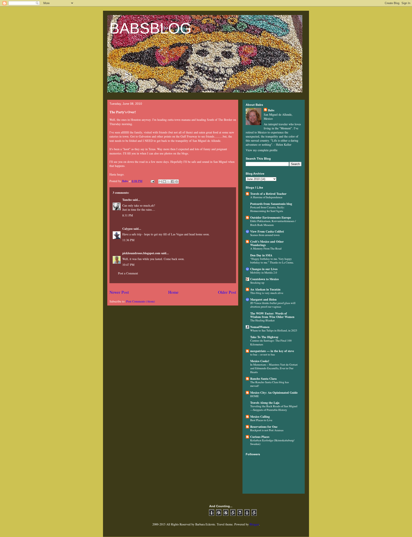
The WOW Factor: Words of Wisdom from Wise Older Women (272, 315)
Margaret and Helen (263, 299)
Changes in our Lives (263, 269)
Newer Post (119, 292)
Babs (271, 110)
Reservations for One (263, 426)
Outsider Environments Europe (270, 217)
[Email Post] (152, 181)
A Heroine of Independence (266, 197)
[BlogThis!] (164, 181)
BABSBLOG (150, 28)
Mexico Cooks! (259, 361)
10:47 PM (128, 265)
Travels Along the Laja (264, 402)
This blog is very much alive (266, 293)
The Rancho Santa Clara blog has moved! (269, 384)
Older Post (227, 292)
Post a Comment (128, 273)
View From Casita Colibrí (267, 231)
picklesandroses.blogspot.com (141, 253)
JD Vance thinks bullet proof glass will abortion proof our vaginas (272, 305)
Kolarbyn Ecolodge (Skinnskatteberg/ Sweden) (272, 442)
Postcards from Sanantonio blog (271, 203)
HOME (254, 396)
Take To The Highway (264, 337)
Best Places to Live (261, 420)
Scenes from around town (265, 235)
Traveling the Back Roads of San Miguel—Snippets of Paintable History (273, 408)
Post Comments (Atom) (140, 301)
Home (173, 292)
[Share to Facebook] (172, 181)
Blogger (254, 524)
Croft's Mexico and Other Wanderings (267, 243)
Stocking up (257, 282)
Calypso (127, 228)
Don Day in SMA (261, 255)
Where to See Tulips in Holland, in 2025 (273, 330)
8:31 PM (127, 215)
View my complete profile (261, 150)
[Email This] (160, 181)
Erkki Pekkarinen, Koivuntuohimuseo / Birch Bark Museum (273, 223)
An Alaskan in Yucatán (265, 289)
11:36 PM (128, 240)
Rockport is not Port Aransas (266, 430)
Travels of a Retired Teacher (268, 193)
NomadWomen (260, 327)
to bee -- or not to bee (262, 354)
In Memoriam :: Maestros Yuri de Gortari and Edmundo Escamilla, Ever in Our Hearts (274, 368)
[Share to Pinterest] (176, 181)
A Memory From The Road (266, 248)
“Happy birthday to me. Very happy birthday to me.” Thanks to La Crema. (272, 260)
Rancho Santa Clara (263, 378)
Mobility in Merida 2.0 (263, 272)
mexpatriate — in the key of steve (272, 351)
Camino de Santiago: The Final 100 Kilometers (271, 342)
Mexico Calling (260, 416)
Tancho (127, 199)
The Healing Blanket (262, 320)
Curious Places (259, 436)
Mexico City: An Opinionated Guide (274, 392)
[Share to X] (168, 181)
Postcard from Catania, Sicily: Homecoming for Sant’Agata (267, 209)
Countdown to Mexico (264, 279)
